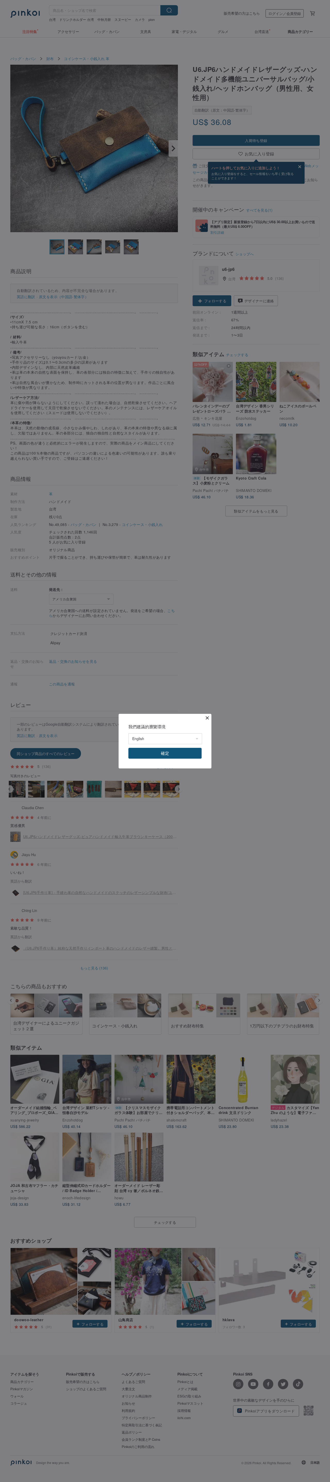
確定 (165, 753)
